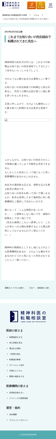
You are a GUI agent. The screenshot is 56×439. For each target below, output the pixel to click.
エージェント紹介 (16, 365)
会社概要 (13, 414)
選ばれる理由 (15, 348)
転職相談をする (15, 337)
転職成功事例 (15, 359)
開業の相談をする (16, 376)
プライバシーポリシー (18, 420)
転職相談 (31, 7)
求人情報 (41, 7)
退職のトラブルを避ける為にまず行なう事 (16, 288)
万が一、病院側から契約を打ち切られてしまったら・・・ (42, 288)
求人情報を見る (15, 343)
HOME (14, 15)
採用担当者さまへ (16, 393)
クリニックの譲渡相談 (18, 398)
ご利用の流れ (15, 354)
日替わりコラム (15, 371)
